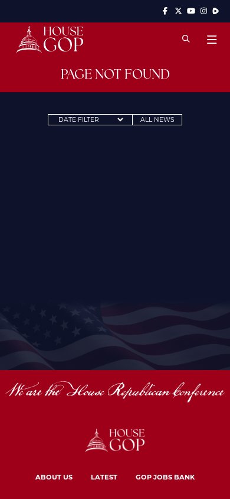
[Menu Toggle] (211, 39)
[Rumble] (215, 11)
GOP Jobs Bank (165, 476)
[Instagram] (204, 11)
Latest (104, 476)
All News (157, 119)
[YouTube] (191, 11)
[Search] (186, 39)
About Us (54, 476)
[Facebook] (165, 11)
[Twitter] (178, 11)
